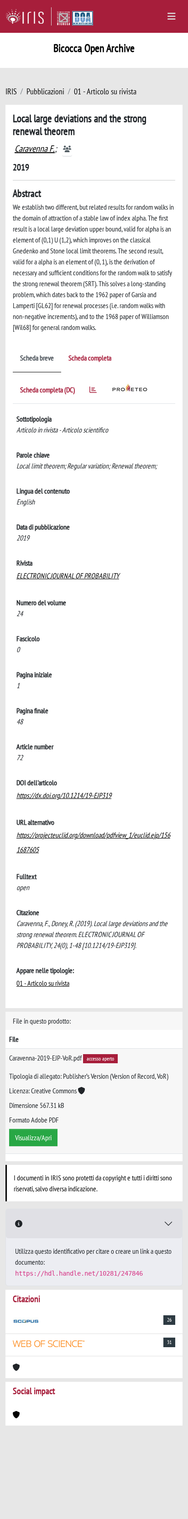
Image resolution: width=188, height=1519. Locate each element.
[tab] (93, 391)
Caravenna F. (35, 148)
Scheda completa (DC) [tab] (47, 389)
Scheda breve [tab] (37, 357)
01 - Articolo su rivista (105, 91)
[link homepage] (28, 16)
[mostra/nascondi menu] (172, 16)
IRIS (11, 91)
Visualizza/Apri (33, 1137)
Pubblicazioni (45, 91)
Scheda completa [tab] (89, 357)
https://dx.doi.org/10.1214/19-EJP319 (63, 795)
